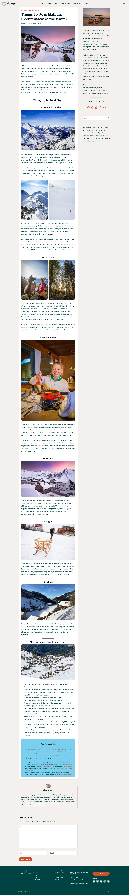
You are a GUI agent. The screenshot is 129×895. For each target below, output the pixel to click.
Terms (109, 891)
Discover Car (43, 759)
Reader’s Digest (54, 803)
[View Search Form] (125, 3)
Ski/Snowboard (26, 10)
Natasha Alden (27, 23)
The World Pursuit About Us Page (35, 805)
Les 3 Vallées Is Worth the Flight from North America (78, 880)
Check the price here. (67, 766)
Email (52, 853)
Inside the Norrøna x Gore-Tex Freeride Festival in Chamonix (79, 877)
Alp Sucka (40, 446)
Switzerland (35, 10)
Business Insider (42, 803)
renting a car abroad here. (38, 760)
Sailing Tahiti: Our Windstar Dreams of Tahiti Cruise (79, 873)
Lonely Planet (34, 803)
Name (22, 853)
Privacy (106, 891)
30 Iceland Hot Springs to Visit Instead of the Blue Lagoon (80, 884)
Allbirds (61, 768)
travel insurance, (52, 749)
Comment (24, 827)
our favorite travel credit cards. (63, 774)
